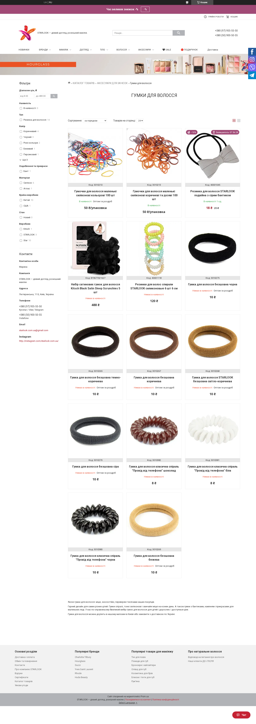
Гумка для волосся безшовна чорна (212, 284)
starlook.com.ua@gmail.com (33, 330)
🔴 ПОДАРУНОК (189, 49)
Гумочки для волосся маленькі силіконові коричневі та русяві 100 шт (154, 195)
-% (145, 9)
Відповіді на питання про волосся (206, 657)
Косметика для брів (142, 673)
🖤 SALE (166, 49)
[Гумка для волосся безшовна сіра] (95, 430)
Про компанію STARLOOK (28, 669)
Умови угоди (21, 685)
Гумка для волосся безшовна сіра (95, 466)
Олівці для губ (138, 669)
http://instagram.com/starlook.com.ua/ (39, 341)
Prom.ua (145, 696)
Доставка (212, 49)
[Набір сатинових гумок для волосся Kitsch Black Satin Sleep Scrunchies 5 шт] (95, 248)
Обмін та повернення (26, 661)
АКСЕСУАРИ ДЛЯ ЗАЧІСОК (112, 83)
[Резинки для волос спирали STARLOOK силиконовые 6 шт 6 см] (154, 248)
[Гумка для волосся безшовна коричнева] (154, 341)
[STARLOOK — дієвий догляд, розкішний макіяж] (27, 32)
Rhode (78, 673)
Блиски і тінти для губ (142, 677)
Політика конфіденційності (165, 699)
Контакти (20, 665)
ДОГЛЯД (84, 49)
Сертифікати (21, 677)
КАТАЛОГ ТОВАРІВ (84, 83)
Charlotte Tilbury (83, 657)
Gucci (78, 665)
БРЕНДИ (43, 49)
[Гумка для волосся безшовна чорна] (212, 248)
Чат (244, 715)
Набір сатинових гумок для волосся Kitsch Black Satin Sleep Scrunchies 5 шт (95, 288)
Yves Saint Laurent (84, 669)
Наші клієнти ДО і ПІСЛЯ (201, 661)
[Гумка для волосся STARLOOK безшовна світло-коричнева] (212, 341)
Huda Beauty (81, 677)
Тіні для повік (138, 657)
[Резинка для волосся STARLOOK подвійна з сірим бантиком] (212, 155)
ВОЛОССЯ (122, 49)
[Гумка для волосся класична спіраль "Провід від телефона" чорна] (95, 520)
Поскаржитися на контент (138, 699)
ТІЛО (102, 49)
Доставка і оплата (25, 657)
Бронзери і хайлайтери (143, 665)
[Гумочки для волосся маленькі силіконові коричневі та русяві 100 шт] (154, 155)
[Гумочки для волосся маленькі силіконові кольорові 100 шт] (95, 155)
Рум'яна (135, 681)
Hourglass (80, 661)
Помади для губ (139, 661)
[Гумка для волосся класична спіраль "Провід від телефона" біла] (212, 430)
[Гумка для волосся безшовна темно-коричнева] (95, 341)
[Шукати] (179, 33)
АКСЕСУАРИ (144, 49)
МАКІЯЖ (63, 49)
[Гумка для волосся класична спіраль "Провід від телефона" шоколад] (154, 430)
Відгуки (18, 673)
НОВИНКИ (24, 49)
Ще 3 (25, 160)
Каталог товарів (24, 681)
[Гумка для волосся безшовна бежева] (154, 520)
